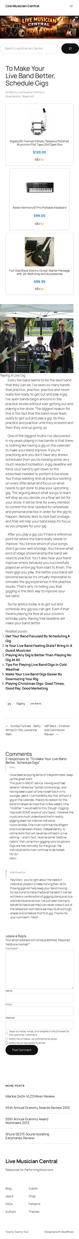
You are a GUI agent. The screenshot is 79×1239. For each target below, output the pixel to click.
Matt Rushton (18, 872)
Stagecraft (28, 96)
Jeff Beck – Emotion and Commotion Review (57, 730)
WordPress (67, 1231)
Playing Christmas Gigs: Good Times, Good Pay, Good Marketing (35, 686)
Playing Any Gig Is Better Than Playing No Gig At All (38, 657)
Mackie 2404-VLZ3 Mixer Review (30, 1096)
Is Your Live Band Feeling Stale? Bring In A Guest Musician (39, 648)
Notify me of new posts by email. (27, 1043)
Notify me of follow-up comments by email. (33, 1039)
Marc (13, 767)
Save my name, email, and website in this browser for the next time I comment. (39, 1033)
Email (9, 1004)
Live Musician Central (22, 5)
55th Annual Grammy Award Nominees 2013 (27, 1121)
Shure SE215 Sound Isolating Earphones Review (27, 1136)
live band (24, 380)
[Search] (70, 48)
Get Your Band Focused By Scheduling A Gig (38, 638)
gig (9, 703)
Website (10, 1017)
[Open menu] (71, 6)
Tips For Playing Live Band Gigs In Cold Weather (36, 667)
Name (9, 990)
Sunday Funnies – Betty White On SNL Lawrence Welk (23, 730)
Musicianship (13, 96)
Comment (12, 948)
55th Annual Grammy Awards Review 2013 (38, 1108)
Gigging (20, 703)
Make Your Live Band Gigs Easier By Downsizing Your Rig (34, 676)
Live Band (35, 703)
